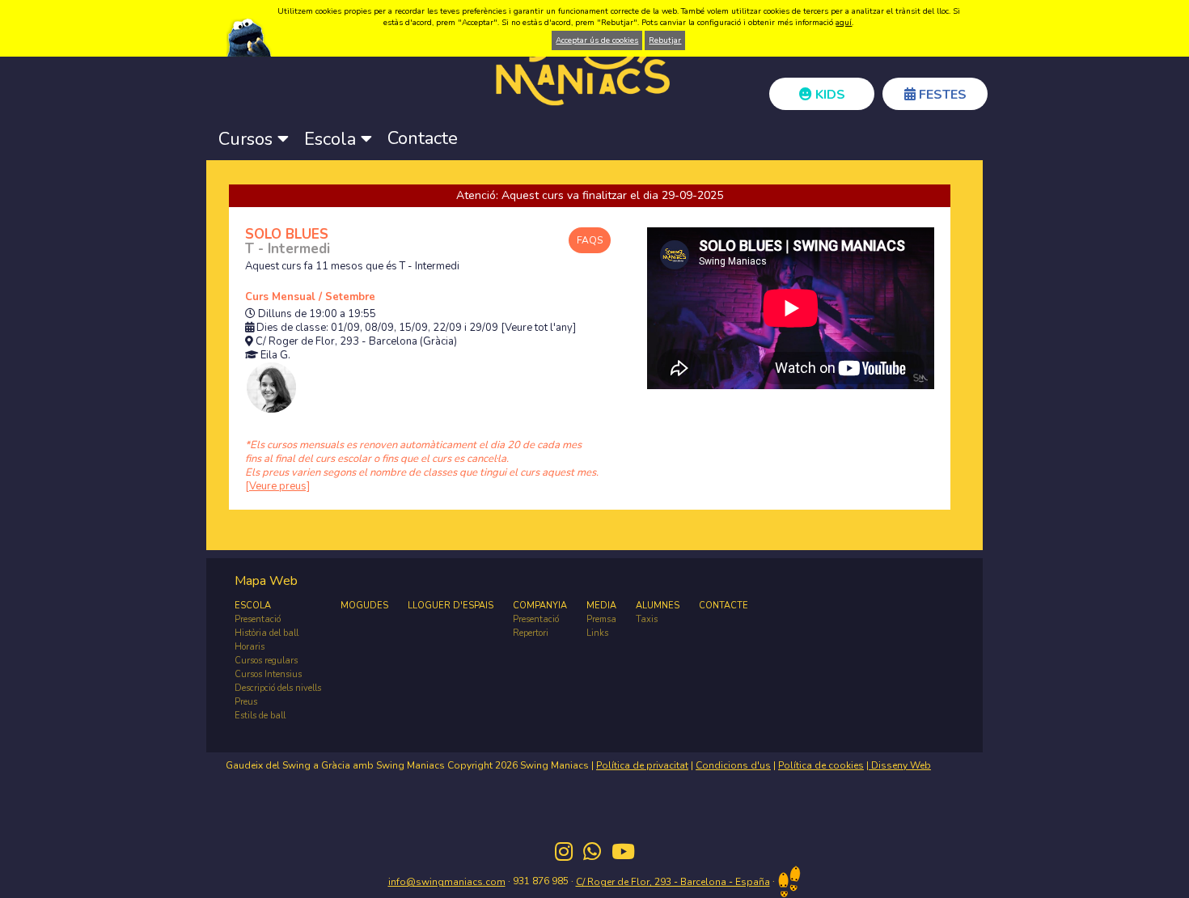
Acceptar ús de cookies (597, 40)
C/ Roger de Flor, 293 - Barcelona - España (673, 882)
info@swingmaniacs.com (447, 882)
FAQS (590, 240)
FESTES (941, 95)
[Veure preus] (277, 486)
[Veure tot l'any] (538, 328)
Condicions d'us (733, 765)
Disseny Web (900, 765)
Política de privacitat (642, 765)
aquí (844, 22)
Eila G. (275, 355)
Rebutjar (665, 40)
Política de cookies (821, 765)
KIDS (828, 95)
